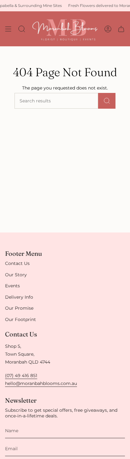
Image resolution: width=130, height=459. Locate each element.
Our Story (16, 275)
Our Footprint (20, 319)
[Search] (106, 101)
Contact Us (17, 263)
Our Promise (19, 308)
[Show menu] (8, 28)
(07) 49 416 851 (21, 375)
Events (12, 286)
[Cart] (121, 28)
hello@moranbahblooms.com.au (41, 383)
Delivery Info (19, 297)
